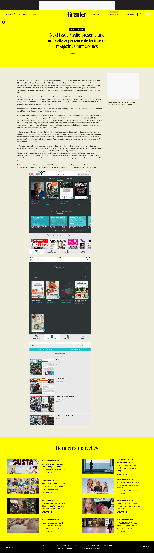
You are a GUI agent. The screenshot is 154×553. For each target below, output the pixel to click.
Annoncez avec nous (91, 545)
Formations (128, 14)
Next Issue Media (23, 80)
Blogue (56, 545)
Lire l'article (47, 473)
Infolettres (99, 14)
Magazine (23, 14)
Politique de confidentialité (68, 549)
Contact (76, 545)
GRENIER (146, 546)
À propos (46, 545)
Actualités (11, 14)
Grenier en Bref (109, 545)
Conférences (114, 14)
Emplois (34, 14)
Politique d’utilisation (91, 549)
